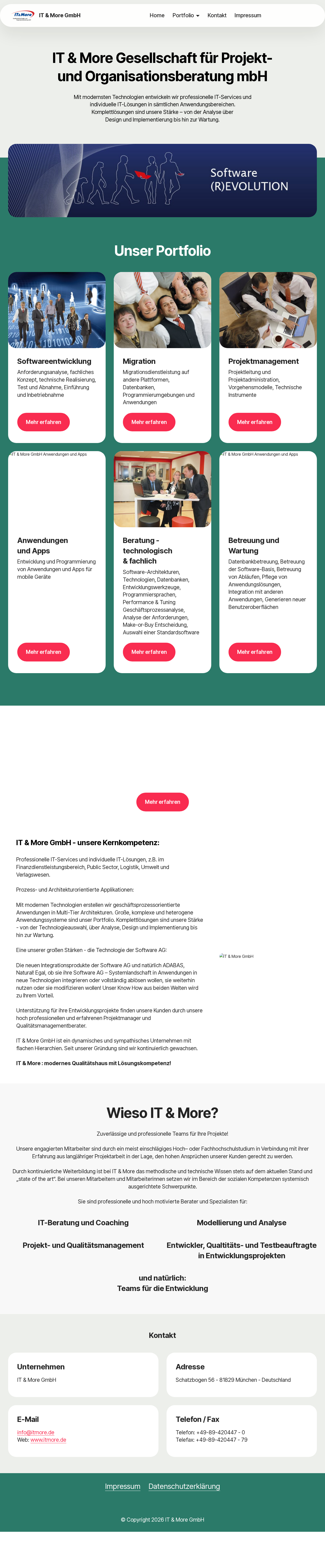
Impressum (248, 15)
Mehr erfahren (43, 422)
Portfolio (183, 15)
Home (157, 15)
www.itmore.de (48, 1439)
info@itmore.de (35, 1432)
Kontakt (217, 15)
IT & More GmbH (59, 15)
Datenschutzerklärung (184, 1486)
